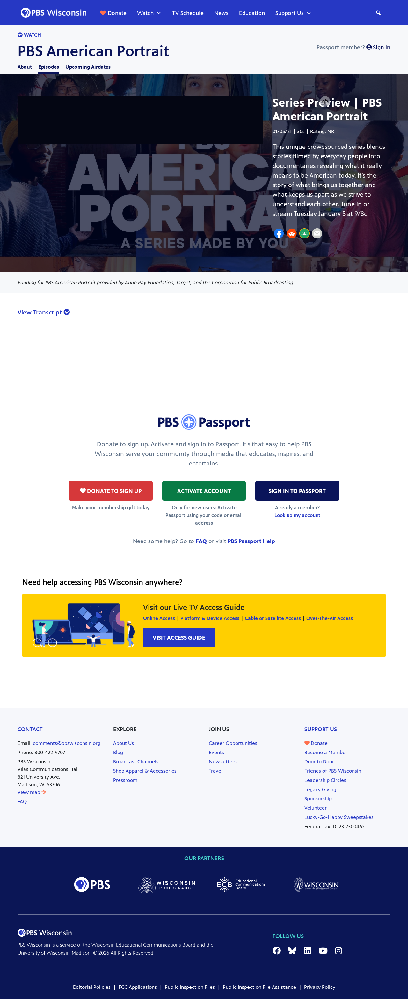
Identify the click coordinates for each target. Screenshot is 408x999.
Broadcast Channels (135, 762)
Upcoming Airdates (88, 67)
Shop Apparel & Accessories (145, 771)
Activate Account (204, 491)
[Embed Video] (325, 101)
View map (29, 792)
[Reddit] (291, 234)
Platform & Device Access (209, 618)
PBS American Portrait (93, 51)
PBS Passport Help (251, 541)
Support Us (289, 13)
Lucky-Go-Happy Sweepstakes (339, 817)
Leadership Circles (325, 780)
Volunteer (315, 808)
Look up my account (297, 515)
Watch (145, 13)
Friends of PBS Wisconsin (332, 771)
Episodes (48, 67)
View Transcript (40, 312)
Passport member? (353, 47)
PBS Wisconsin (34, 945)
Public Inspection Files (190, 987)
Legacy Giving (320, 789)
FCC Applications (138, 987)
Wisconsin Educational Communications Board (143, 945)
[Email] (317, 234)
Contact (30, 729)
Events (216, 752)
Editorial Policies (92, 987)
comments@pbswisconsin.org (66, 743)
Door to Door (319, 762)
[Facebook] (279, 234)
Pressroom (125, 780)
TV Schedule (188, 13)
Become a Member (325, 752)
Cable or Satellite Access (273, 618)
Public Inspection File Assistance (259, 987)
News (221, 13)
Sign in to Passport (297, 491)
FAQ (201, 541)
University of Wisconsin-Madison (54, 953)
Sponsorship (318, 799)
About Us (123, 743)
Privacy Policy (319, 987)
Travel (215, 771)
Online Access (159, 618)
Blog (118, 752)
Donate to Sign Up (114, 491)
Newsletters (223, 762)
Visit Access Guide (179, 637)
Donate (117, 13)
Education (252, 13)
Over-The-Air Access (329, 618)
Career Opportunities (233, 743)
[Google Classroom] (304, 234)
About (25, 67)
